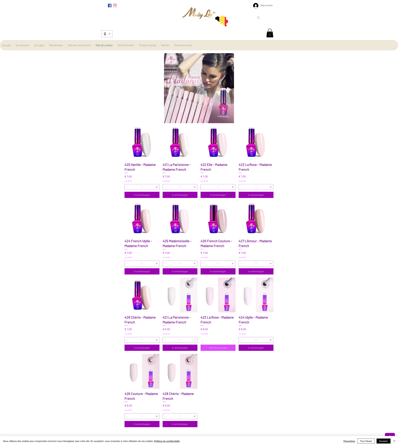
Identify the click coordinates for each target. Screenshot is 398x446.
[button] (269, 33)
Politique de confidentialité (167, 441)
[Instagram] (115, 5)
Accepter (383, 441)
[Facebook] (109, 5)
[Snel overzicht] (142, 142)
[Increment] (157, 187)
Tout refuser (366, 441)
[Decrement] (127, 187)
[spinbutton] (142, 187)
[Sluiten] (394, 441)
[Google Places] (120, 5)
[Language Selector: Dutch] (107, 33)
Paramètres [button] (349, 441)
